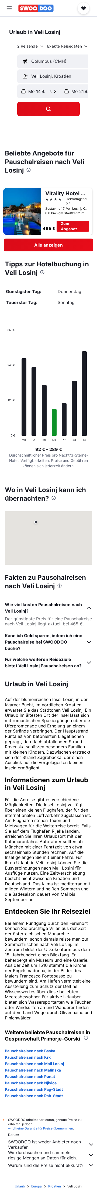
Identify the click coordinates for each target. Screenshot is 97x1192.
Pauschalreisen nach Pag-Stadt (34, 1089)
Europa (36, 1186)
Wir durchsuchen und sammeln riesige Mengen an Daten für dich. (42, 1155)
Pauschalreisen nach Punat (30, 1076)
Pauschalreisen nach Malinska (33, 1070)
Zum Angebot (69, 226)
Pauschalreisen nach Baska (30, 1051)
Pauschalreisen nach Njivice (31, 1083)
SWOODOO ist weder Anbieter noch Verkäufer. (44, 1144)
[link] (48, 245)
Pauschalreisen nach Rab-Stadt (34, 1095)
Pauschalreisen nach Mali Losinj (34, 1063)
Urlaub (20, 1186)
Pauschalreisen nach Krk (28, 1057)
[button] (9, 8)
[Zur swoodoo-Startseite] (36, 8)
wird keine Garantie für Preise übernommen (40, 1128)
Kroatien (54, 1186)
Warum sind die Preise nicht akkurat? (45, 1165)
